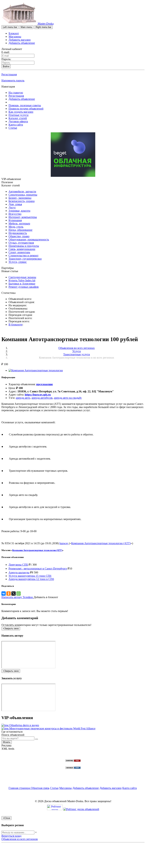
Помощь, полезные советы (25, 105)
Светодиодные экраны (22, 277)
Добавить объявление (22, 42)
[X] (13, 593)
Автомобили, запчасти (22, 191)
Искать (6, 742)
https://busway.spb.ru (38, 394)
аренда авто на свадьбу (68, 397)
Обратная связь (40, 788)
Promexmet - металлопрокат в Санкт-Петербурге (38, 568)
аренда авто (23, 397)
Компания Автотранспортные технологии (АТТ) (101, 543)
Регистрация (9, 74)
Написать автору (12, 597)
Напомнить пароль (12, 80)
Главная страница (20, 788)
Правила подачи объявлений (26, 108)
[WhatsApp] (18, 593)
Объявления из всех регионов (19, 839)
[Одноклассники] (8, 593)
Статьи (13, 127)
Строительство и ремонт (23, 255)
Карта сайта (16, 124)
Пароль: (6, 59)
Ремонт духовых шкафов (24, 286)
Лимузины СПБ (18, 564)
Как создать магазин (21, 111)
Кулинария (15, 220)
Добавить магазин (20, 39)
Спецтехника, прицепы (23, 194)
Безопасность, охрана (22, 201)
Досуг (12, 207)
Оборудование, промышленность (29, 239)
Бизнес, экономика (20, 197)
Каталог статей (18, 118)
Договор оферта (18, 121)
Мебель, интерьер (19, 223)
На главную (16, 92)
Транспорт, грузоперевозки (25, 258)
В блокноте (15, 324)
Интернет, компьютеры (23, 217)
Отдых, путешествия (21, 242)
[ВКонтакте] (3, 593)
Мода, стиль (16, 226)
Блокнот (14, 33)
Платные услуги (18, 114)
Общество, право (19, 236)
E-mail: (5, 52)
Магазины (15, 36)
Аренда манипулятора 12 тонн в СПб (31, 579)
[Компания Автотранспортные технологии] (36, 370)
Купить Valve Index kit (22, 280)
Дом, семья (15, 204)
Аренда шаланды (19, 572)
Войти (6, 66)
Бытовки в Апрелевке (22, 283)
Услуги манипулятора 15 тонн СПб (30, 575)
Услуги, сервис (18, 261)
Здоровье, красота (19, 210)
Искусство (15, 213)
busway (64, 543)
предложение (44, 384)
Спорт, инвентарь (19, 252)
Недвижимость (18, 233)
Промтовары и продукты (24, 245)
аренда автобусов (42, 397)
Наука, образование (20, 229)
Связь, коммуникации (22, 249)
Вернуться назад (11, 835)
